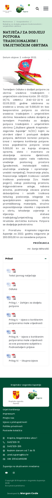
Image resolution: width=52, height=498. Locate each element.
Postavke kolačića (12, 430)
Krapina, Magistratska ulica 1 (22, 438)
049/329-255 (14, 446)
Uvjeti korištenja (11, 409)
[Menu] (46, 8)
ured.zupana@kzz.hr (18, 454)
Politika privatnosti (13, 426)
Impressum (9, 413)
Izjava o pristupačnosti (15, 422)
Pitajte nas (8, 417)
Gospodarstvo (22, 22)
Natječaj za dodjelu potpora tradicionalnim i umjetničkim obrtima (23, 25)
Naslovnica (8, 22)
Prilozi (9, 258)
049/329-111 (13, 442)
